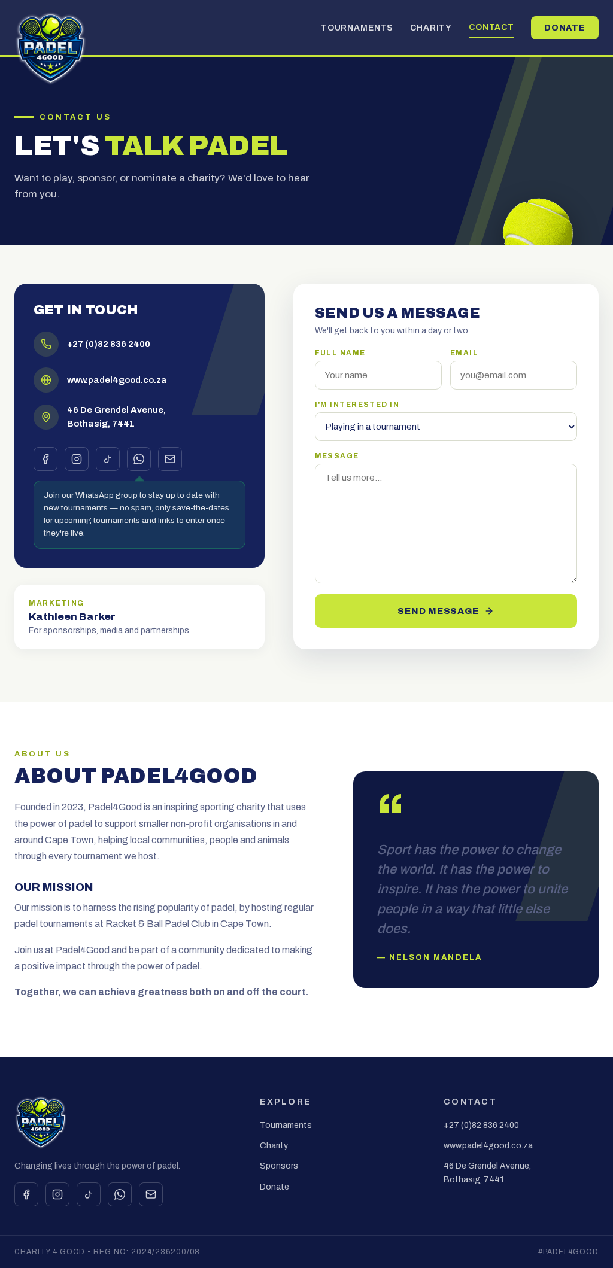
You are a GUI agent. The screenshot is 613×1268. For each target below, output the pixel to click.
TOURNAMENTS (357, 27)
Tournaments (286, 1125)
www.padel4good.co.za (488, 1145)
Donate (274, 1186)
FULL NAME (340, 353)
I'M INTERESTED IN (357, 404)
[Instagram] (77, 459)
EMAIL (464, 353)
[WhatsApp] (139, 459)
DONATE (564, 27)
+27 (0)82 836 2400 (481, 1125)
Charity (274, 1145)
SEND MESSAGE (437, 611)
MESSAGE (337, 456)
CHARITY (431, 27)
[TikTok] (108, 459)
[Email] (170, 459)
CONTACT (491, 27)
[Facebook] (45, 459)
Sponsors (279, 1165)
